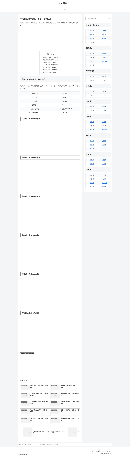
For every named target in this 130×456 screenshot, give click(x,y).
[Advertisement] (50, 38)
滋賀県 (92, 122)
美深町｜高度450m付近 (50, 69)
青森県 (92, 34)
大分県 (104, 175)
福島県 (104, 38)
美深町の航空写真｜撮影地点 (51, 57)
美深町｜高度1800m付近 (51, 64)
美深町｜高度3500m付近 (51, 62)
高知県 (104, 164)
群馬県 (92, 61)
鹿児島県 (104, 183)
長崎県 (92, 183)
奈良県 (104, 126)
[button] (109, 18)
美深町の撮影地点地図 (50, 72)
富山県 (92, 91)
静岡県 (92, 110)
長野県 (104, 76)
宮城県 (92, 42)
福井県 (104, 91)
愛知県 (104, 107)
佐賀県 (92, 179)
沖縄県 (104, 187)
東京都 (104, 57)
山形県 (104, 34)
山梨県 (92, 80)
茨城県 (92, 53)
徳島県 (92, 160)
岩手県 (92, 38)
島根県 (92, 145)
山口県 (104, 145)
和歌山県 (104, 129)
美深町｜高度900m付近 (50, 67)
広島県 (104, 141)
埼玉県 (92, 65)
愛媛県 (104, 160)
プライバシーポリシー (105, 451)
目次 (48, 54)
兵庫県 (104, 122)
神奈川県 (104, 61)
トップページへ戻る (94, 451)
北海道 (92, 30)
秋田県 (104, 30)
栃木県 (92, 57)
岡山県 (92, 148)
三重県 (104, 110)
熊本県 (92, 187)
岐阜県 (92, 107)
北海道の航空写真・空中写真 (27, 353)
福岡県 (92, 175)
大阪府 (92, 129)
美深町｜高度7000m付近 (51, 60)
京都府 (92, 126)
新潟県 (92, 76)
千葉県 (104, 53)
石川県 (92, 95)
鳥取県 (92, 141)
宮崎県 (104, 179)
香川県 (92, 164)
